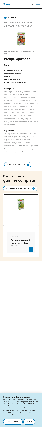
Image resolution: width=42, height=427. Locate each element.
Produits (29, 22)
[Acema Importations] (6, 5)
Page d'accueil (12, 22)
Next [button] (38, 225)
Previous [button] (3, 225)
